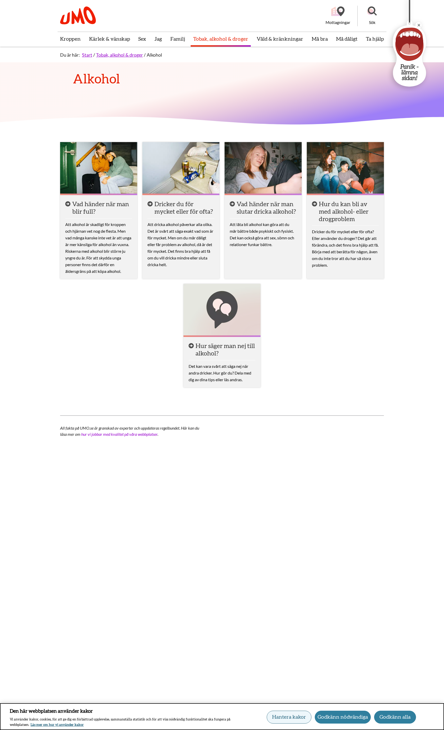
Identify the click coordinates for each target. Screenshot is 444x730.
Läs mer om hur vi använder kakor (57, 724)
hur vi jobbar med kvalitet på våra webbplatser (119, 434)
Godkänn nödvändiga (343, 717)
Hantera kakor (289, 717)
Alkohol (154, 55)
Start (87, 55)
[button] (372, 16)
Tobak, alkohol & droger (119, 55)
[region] (222, 716)
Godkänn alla (395, 717)
